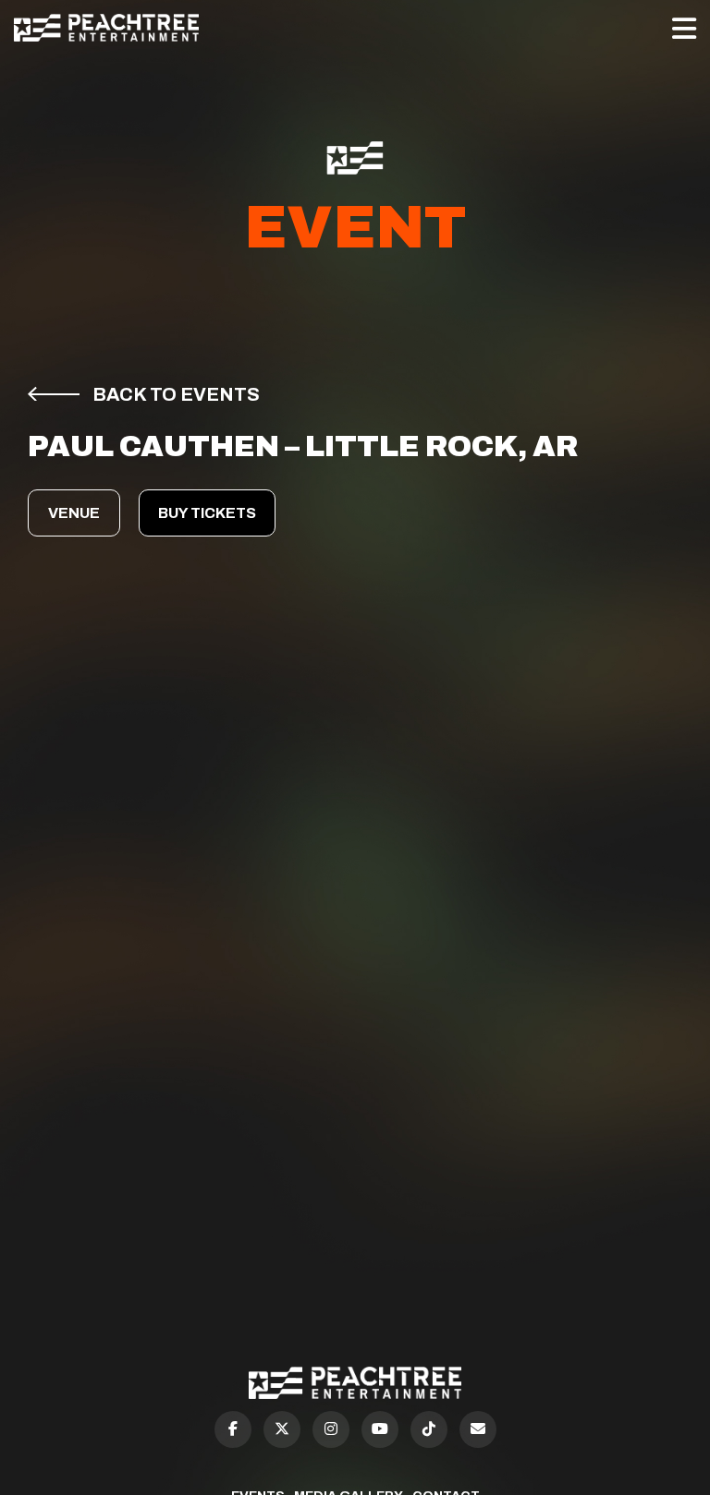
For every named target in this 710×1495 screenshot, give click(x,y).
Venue (74, 513)
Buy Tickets (207, 513)
